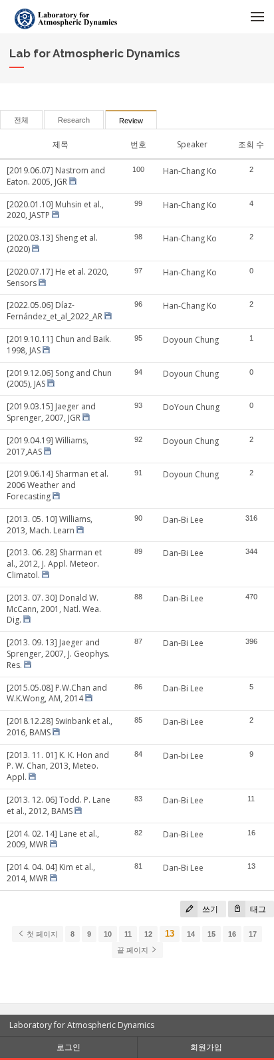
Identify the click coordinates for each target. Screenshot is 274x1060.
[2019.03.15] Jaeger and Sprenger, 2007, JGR (51, 412)
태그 (257, 909)
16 (232, 934)
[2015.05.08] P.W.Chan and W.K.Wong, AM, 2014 (57, 693)
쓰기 (209, 909)
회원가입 (206, 1047)
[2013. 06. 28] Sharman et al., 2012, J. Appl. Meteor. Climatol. (54, 564)
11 (128, 934)
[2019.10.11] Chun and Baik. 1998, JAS (59, 344)
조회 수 (251, 144)
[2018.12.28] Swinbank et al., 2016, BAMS (59, 726)
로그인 (68, 1047)
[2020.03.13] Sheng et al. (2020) (52, 243)
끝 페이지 (133, 950)
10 (108, 934)
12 (148, 934)
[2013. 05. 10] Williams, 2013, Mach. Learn (49, 524)
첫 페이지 (41, 934)
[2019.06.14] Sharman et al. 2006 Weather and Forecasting (57, 485)
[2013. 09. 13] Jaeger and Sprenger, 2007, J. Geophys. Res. (58, 654)
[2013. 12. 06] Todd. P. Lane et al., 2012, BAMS (58, 805)
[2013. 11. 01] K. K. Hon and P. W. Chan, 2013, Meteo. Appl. (58, 766)
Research (74, 120)
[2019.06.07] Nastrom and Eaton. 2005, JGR (56, 176)
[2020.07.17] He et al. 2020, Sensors (57, 277)
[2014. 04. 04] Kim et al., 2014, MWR (51, 872)
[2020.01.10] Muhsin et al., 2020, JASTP (55, 210)
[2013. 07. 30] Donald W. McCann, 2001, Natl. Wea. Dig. (54, 609)
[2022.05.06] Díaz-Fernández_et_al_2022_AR (54, 310)
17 (253, 934)
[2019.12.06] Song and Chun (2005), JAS (59, 378)
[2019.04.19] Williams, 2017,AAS (47, 446)
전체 (21, 120)
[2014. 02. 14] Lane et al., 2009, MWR (53, 839)
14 (191, 934)
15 (211, 934)
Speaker (192, 144)
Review (131, 121)
